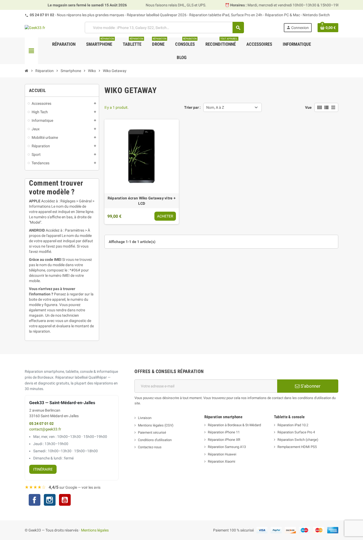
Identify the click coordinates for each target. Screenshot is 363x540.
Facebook (34, 500)
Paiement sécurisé (152, 432)
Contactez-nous (150, 447)
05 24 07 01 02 (42, 15)
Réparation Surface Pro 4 (296, 432)
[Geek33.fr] (35, 27)
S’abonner (309, 386)
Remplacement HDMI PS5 (297, 447)
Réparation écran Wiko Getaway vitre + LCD (142, 201)
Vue (308, 107)
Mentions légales (95, 530)
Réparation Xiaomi (221, 461)
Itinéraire (43, 469)
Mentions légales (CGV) (156, 425)
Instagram (50, 500)
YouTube (65, 500)
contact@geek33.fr (45, 429)
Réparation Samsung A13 (227, 447)
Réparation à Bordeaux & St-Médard (234, 425)
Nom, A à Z (215, 107)
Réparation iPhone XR (224, 440)
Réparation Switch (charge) (297, 440)
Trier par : (192, 107)
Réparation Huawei (222, 454)
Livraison (144, 418)
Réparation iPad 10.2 (292, 425)
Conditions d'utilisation (155, 440)
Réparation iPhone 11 (224, 432)
